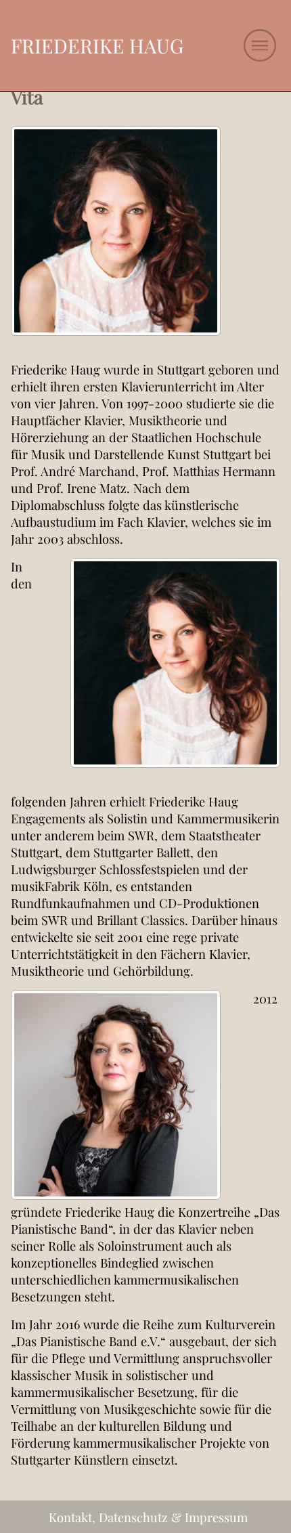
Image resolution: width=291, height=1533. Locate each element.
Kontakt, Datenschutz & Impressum (148, 1517)
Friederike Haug (97, 45)
